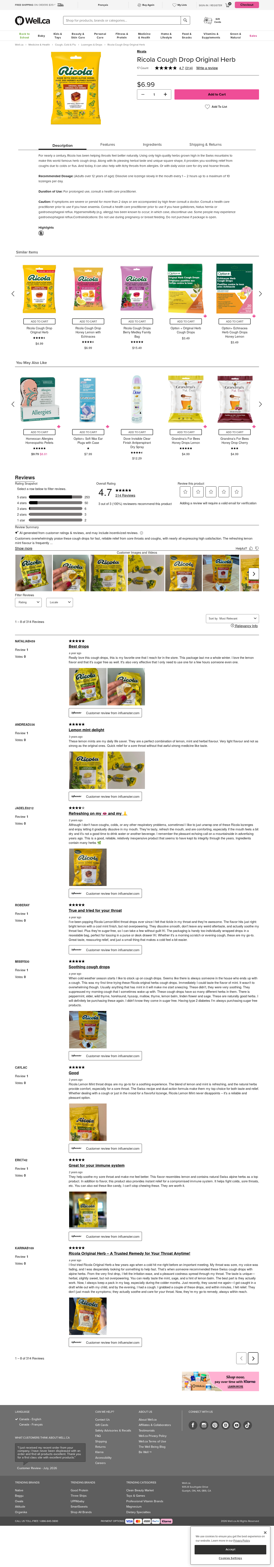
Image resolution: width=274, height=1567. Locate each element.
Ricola (141, 51)
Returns (100, 1447)
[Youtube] (236, 1425)
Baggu (19, 1495)
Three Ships (79, 1495)
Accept (230, 1549)
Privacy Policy (241, 1541)
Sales (253, 36)
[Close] (265, 1532)
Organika (21, 1512)
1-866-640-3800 (49, 1521)
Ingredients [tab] (152, 144)
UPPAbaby (77, 1501)
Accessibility (103, 1457)
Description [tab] (62, 145)
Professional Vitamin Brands (144, 1501)
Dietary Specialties (138, 1512)
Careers (100, 1463)
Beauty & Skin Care (78, 35)
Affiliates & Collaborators (155, 1425)
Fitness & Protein (122, 35)
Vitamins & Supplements (211, 35)
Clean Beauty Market (140, 1490)
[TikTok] (247, 1425)
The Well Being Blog (152, 1447)
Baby (41, 36)
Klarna (99, 1452)
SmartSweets (79, 1506)
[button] (143, 94)
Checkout (246, 5)
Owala (19, 1501)
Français (103, 5)
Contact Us (102, 1419)
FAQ (98, 1436)
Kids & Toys (58, 35)
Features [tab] (107, 144)
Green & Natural (235, 35)
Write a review (207, 67)
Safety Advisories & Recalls (113, 1430)
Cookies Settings (230, 1558)
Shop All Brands (81, 1512)
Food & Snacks (187, 35)
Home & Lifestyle (166, 35)
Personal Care (100, 35)
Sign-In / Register (210, 5)
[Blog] (225, 1425)
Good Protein (79, 1490)
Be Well (145, 1452)
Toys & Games (135, 1495)
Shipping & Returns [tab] (205, 144)
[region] (230, 1545)
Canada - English (30, 1419)
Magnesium (133, 1506)
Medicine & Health (144, 35)
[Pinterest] (214, 1425)
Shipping (101, 1441)
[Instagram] (204, 1425)
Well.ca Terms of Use (152, 1441)
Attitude (20, 1506)
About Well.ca (147, 1419)
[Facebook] (193, 1425)
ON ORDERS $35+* (35, 5)
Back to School (24, 35)
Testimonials (147, 1430)
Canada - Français (31, 1424)
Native (19, 1490)
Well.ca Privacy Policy (153, 1436)
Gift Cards (101, 1425)
